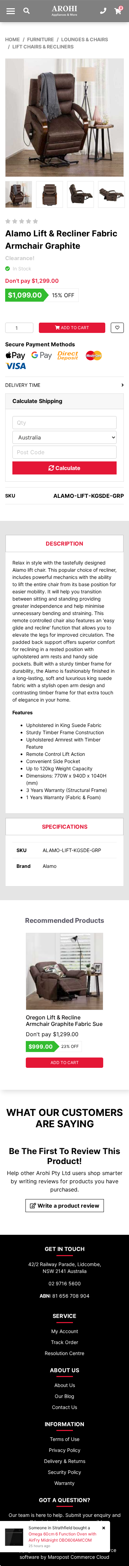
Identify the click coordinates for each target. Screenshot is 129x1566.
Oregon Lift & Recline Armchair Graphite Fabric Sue (64, 1020)
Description (64, 543)
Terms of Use (64, 1439)
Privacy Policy (64, 1450)
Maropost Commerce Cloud (78, 1557)
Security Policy (64, 1472)
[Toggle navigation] (11, 11)
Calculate (67, 468)
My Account (64, 1331)
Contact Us (64, 1407)
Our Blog (64, 1396)
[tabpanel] (64, 1000)
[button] (117, 328)
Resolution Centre (64, 1353)
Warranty (64, 1483)
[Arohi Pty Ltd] (64, 11)
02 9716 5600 (65, 1283)
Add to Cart (74, 327)
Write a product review (67, 1205)
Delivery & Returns (64, 1461)
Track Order (64, 1342)
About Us (64, 1385)
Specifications (64, 826)
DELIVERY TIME (22, 385)
